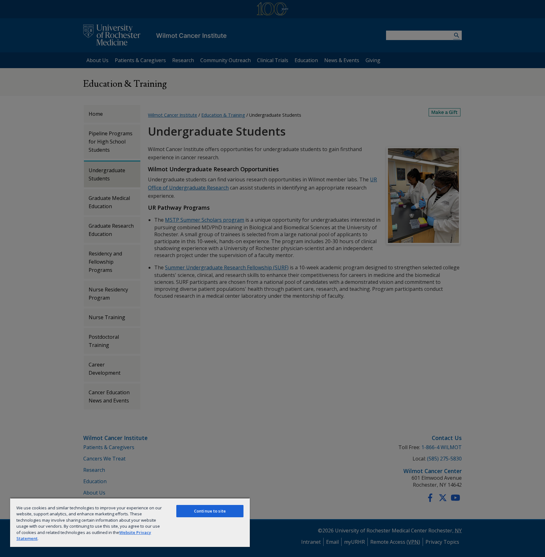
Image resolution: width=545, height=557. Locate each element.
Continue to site (210, 511)
